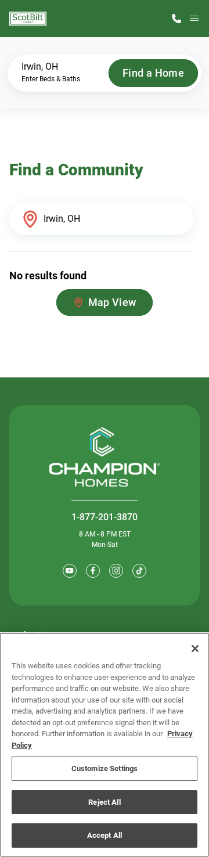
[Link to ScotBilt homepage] (27, 19)
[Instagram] (116, 571)
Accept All (104, 835)
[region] (104, 744)
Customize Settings (104, 768)
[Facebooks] (93, 571)
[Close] (195, 648)
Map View (112, 302)
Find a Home (153, 73)
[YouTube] (70, 571)
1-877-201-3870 (104, 517)
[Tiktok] (139, 571)
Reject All (104, 802)
